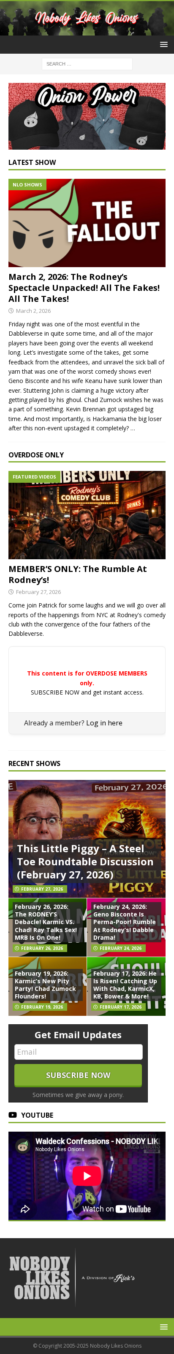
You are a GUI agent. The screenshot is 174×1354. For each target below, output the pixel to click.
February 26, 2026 (42, 948)
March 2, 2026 (33, 311)
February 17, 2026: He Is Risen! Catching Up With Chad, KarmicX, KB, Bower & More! (125, 985)
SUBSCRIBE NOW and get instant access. (87, 692)
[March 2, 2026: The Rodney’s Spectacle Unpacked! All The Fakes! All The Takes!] (87, 223)
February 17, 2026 (120, 1007)
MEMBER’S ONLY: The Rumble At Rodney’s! (77, 574)
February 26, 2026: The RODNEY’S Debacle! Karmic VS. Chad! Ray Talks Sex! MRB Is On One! (46, 922)
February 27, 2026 (38, 592)
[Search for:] (87, 63)
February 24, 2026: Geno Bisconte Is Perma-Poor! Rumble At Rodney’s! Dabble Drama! (124, 922)
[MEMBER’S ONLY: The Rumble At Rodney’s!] (87, 515)
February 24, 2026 (120, 948)
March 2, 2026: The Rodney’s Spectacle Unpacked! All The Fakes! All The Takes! (84, 287)
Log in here (104, 723)
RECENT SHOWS (34, 763)
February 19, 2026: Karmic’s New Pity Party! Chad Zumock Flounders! (45, 985)
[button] (162, 44)
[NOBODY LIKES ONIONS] (87, 31)
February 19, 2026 (42, 1007)
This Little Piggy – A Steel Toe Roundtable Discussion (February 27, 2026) (85, 861)
